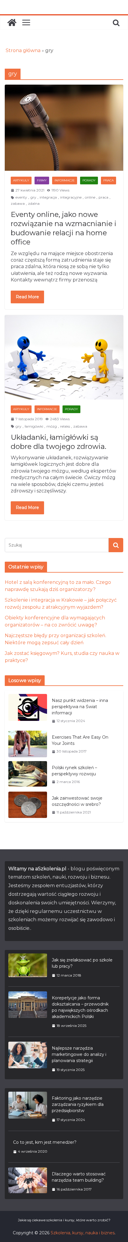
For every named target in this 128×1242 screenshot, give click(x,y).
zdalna (34, 203)
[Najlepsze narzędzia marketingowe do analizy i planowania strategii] (27, 1059)
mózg (51, 426)
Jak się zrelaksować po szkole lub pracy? (82, 963)
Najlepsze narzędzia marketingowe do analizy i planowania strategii (79, 1054)
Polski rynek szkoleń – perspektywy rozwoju (74, 771)
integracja (48, 197)
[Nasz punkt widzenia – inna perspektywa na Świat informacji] (27, 710)
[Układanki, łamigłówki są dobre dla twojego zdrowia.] (64, 357)
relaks (65, 426)
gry (33, 197)
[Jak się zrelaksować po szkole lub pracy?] (27, 967)
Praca (108, 180)
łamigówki (34, 426)
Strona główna (23, 50)
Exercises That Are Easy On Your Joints (80, 740)
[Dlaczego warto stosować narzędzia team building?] (27, 1181)
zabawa (18, 203)
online (90, 197)
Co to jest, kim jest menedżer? (45, 1142)
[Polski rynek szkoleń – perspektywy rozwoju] (27, 774)
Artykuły (21, 180)
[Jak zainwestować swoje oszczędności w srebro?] (27, 805)
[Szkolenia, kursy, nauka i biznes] (12, 22)
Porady (89, 180)
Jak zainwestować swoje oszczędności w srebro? (77, 801)
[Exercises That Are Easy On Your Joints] (27, 744)
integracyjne (71, 197)
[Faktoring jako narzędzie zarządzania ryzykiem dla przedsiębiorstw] (27, 1109)
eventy (21, 197)
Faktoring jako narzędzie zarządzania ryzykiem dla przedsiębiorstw (78, 1104)
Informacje (64, 180)
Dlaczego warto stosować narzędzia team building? (79, 1177)
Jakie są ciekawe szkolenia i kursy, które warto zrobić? (64, 1220)
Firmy (42, 180)
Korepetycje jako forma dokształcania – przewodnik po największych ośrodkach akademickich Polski (80, 1007)
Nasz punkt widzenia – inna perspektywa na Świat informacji (80, 707)
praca (103, 197)
